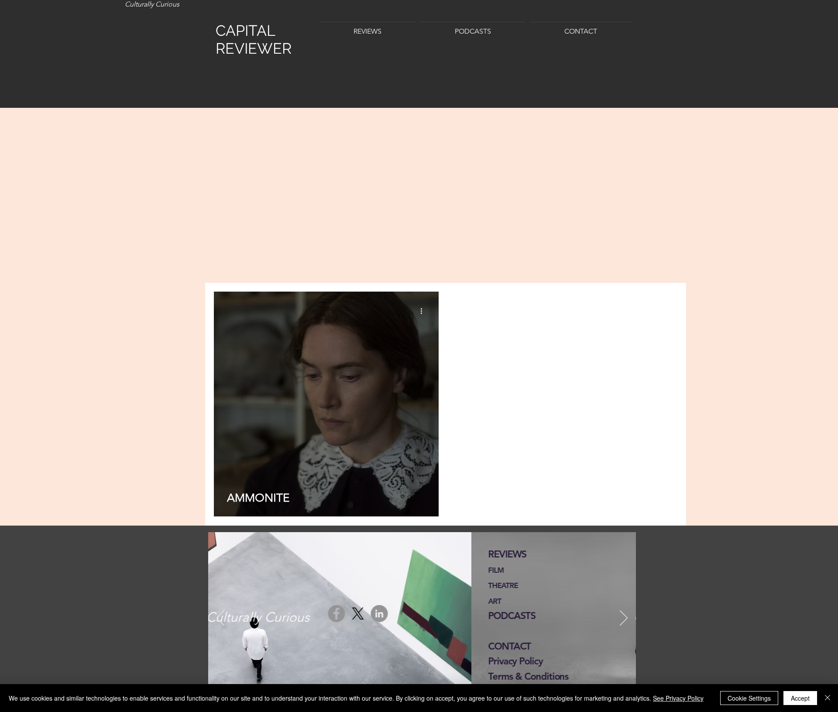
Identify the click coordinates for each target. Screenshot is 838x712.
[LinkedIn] (544, 615)
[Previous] (220, 618)
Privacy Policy (252, 661)
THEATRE (239, 585)
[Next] (624, 618)
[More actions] (424, 311)
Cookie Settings (749, 698)
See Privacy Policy (678, 698)
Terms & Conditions (265, 676)
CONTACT (246, 646)
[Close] (827, 698)
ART (231, 601)
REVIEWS (244, 554)
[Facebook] (501, 615)
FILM (233, 570)
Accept (800, 698)
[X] (522, 615)
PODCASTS (248, 616)
